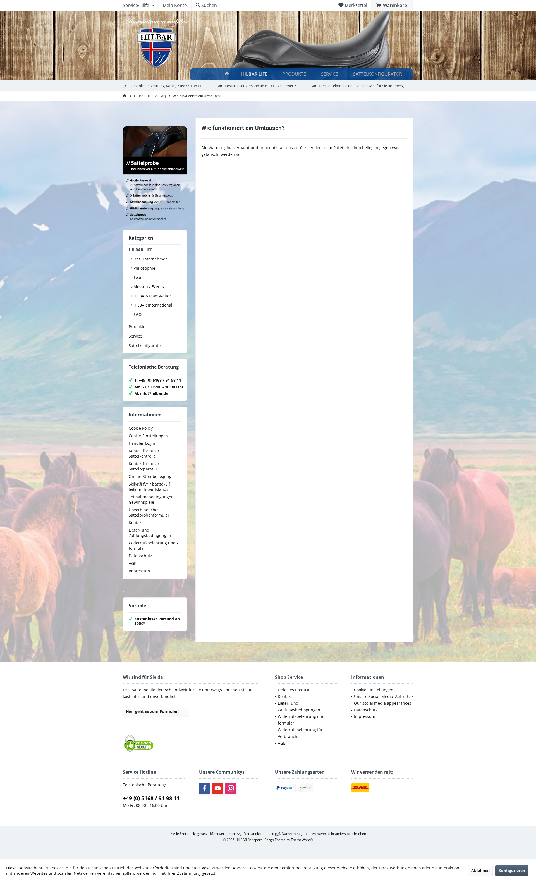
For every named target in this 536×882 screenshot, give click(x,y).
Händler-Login (142, 443)
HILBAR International (152, 305)
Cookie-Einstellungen (148, 435)
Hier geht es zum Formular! (152, 711)
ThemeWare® (302, 839)
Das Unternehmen (150, 259)
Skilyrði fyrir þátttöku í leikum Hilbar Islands (149, 486)
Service (135, 336)
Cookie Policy (141, 428)
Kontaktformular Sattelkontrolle (144, 453)
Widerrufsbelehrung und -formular (153, 545)
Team (138, 277)
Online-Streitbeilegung (150, 476)
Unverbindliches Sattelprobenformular (149, 512)
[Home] (227, 74)
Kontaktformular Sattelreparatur (144, 466)
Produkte (137, 326)
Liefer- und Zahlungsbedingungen (150, 532)
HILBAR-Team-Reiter (151, 295)
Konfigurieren (512, 870)
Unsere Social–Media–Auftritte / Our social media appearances (383, 700)
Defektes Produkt (294, 689)
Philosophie (143, 268)
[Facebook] (204, 788)
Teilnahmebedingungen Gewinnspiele (151, 499)
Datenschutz (140, 555)
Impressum (139, 570)
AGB (133, 563)
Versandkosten (255, 833)
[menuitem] (392, 5)
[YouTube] (217, 788)
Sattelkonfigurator (145, 345)
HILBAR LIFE (140, 249)
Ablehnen (480, 870)
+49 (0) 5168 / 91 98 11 (151, 798)
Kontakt (136, 522)
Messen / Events (148, 286)
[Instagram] (230, 788)
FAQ (137, 314)
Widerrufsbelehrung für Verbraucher (300, 733)
